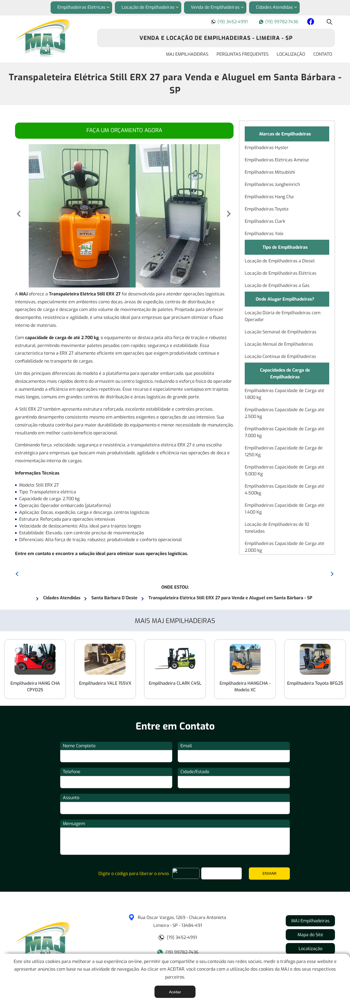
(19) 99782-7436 (281, 22)
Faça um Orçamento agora (124, 130)
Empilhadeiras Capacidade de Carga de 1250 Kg (284, 451)
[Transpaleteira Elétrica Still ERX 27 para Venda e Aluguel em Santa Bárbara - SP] (52, 38)
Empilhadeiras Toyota (266, 209)
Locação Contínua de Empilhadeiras (280, 356)
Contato (322, 54)
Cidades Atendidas (274, 7)
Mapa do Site (310, 935)
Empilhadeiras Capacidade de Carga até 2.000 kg (284, 547)
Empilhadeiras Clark (265, 221)
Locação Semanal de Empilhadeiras (280, 332)
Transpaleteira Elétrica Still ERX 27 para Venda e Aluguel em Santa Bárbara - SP (175, 84)
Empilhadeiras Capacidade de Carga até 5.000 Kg (284, 470)
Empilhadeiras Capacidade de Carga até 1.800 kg (284, 394)
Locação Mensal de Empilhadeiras (279, 344)
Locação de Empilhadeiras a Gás (277, 285)
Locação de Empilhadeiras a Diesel (280, 261)
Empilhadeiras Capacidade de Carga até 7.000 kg (284, 432)
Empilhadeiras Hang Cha (269, 197)
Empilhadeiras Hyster (266, 147)
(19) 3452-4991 (232, 22)
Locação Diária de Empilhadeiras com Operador (282, 316)
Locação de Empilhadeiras (148, 7)
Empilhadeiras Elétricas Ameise (277, 160)
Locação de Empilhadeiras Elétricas (280, 273)
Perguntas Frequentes (243, 54)
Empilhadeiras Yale (264, 233)
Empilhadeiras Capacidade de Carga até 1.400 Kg (284, 508)
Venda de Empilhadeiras (215, 7)
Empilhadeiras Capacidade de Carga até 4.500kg (284, 489)
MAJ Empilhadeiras (187, 54)
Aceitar (175, 992)
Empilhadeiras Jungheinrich (272, 184)
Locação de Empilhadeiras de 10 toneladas (277, 527)
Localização (291, 54)
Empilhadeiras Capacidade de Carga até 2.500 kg (284, 413)
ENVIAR (269, 873)
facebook (310, 22)
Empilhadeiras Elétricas (81, 7)
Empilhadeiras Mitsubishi (270, 172)
